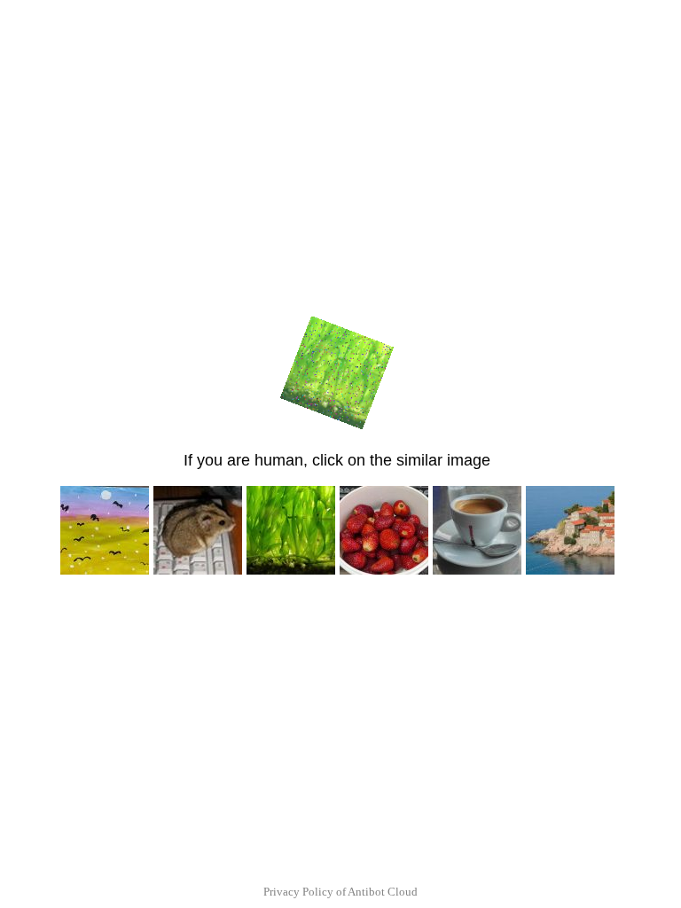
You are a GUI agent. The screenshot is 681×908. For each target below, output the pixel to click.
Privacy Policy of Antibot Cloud (340, 891)
